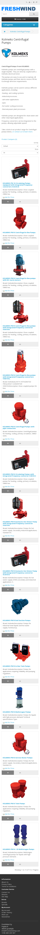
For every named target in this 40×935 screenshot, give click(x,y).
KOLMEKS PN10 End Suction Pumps (17, 620)
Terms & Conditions (9, 886)
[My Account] (30, 2)
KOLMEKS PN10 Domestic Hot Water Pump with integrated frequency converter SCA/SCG (20, 573)
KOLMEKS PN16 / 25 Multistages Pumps (18, 849)
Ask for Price (9, 197)
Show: (36, 149)
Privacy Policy (7, 884)
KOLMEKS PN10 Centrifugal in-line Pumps (19, 232)
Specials (4, 904)
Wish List (5, 914)
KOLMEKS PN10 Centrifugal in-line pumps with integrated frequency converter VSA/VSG (19, 327)
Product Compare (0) (9, 139)
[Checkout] (36, 2)
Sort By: (36, 143)
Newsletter (6, 917)
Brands (4, 902)
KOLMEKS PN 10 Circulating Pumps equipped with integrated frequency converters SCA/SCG (17, 185)
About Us (5, 882)
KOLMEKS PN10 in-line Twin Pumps (16, 666)
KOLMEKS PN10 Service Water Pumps (18, 758)
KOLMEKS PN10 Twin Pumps (14, 803)
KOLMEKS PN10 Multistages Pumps (17, 712)
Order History (7, 912)
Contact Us (6, 892)
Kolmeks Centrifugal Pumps (20, 31)
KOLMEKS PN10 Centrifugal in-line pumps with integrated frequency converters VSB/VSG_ (19, 377)
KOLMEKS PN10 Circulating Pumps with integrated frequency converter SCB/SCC (19, 475)
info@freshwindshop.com (11, 931)
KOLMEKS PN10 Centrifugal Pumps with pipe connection (18, 427)
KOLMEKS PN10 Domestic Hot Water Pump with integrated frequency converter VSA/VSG (20, 523)
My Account (6, 910)
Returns (4, 894)
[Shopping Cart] (33, 2)
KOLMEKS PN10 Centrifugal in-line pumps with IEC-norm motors (19, 279)
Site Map (5, 896)
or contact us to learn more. (22, 132)
